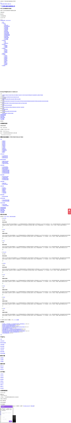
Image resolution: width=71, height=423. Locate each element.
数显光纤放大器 (5, 156)
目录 (5, 41)
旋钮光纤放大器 (5, 157)
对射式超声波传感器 (5, 111)
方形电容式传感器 (10, 113)
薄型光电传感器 (17, 101)
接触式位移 (4, 105)
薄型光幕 (3, 107)
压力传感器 (6, 38)
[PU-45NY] (36, 252)
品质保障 (5, 52)
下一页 (16, 319)
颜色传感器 (6, 31)
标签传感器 (6, 36)
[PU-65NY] (36, 218)
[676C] (36, 240)
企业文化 (5, 56)
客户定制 (5, 50)
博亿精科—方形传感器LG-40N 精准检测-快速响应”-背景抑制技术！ (13, 323)
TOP (1, 334)
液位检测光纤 (4, 150)
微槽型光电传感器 (5, 161)
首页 (3, 22)
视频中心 (5, 61)
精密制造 (5, 51)
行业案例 (5, 46)
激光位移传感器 (9, 105)
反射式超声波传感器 (12, 111)
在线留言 (1, 367)
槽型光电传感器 (7, 26)
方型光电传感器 (5, 101)
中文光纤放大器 (5, 155)
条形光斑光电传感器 (44, 101)
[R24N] (36, 297)
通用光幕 (11, 107)
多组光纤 (3, 148)
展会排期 (5, 60)
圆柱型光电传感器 (11, 101)
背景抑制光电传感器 (23, 101)
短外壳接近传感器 (24, 103)
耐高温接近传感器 (17, 103)
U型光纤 (3, 147)
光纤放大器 (6, 25)
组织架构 (5, 58)
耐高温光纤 (4, 149)
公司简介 (5, 55)
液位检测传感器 (7, 35)
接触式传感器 (6, 37)
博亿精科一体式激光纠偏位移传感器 (8, 325)
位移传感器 (6, 29)
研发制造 (3, 48)
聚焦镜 (3, 152)
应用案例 (5, 45)
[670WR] (36, 263)
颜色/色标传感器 (5, 109)
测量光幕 (14, 107)
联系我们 (5, 64)
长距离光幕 (18, 107)
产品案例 (5, 47)
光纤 (5, 24)
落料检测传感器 (7, 34)
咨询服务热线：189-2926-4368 (5, 20)
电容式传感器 (6, 33)
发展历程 (5, 57)
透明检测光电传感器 (30, 101)
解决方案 (3, 44)
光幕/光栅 (6, 30)
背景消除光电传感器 (37, 101)
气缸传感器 (6, 39)
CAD (5, 42)
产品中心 (3, 23)
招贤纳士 (5, 59)
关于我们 (3, 54)
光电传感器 (6, 27)
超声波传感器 (6, 32)
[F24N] (36, 295)
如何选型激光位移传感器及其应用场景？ (9, 324)
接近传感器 (6, 28)
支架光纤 (3, 146)
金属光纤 (3, 151)
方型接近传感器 (11, 103)
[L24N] (36, 274)
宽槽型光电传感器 (5, 163)
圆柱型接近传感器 (5, 103)
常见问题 (5, 63)
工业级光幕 (22, 107)
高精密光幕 (7, 107)
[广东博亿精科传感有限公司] (7, 6)
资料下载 (3, 40)
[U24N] (36, 308)
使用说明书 (6, 43)
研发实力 (5, 49)
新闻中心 (3, 53)
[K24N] (36, 229)
